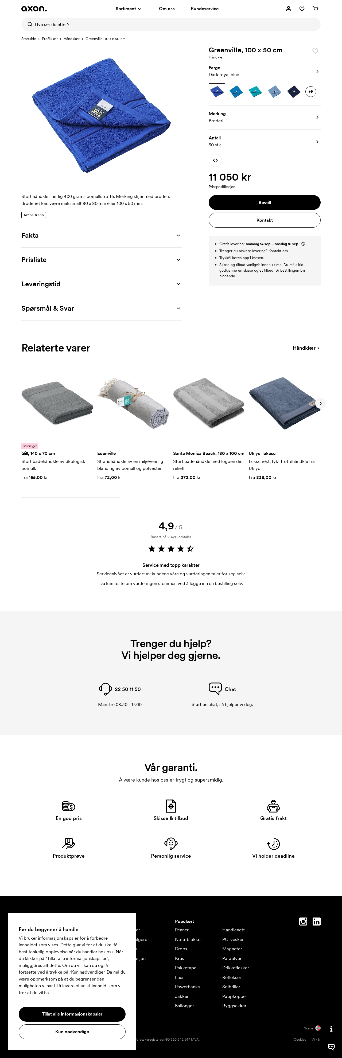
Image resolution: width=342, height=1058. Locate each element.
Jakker (182, 996)
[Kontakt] (331, 1029)
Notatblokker (188, 939)
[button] (265, 71)
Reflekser (231, 977)
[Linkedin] (317, 923)
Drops (181, 949)
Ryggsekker (234, 1006)
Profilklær (50, 38)
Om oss (167, 8)
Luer (179, 977)
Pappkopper (234, 996)
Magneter (232, 949)
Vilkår (316, 1039)
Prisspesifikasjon (222, 186)
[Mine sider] (288, 8)
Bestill (265, 202)
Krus (179, 958)
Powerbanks (187, 987)
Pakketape (185, 968)
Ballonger (184, 1006)
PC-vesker (233, 939)
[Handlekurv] (315, 8)
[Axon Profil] (34, 8)
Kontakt (264, 220)
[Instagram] (303, 923)
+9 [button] (311, 91)
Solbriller (231, 987)
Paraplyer (232, 958)
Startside (28, 38)
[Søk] (28, 24)
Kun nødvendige (72, 1031)
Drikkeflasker (235, 968)
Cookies (300, 1039)
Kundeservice (205, 8)
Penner (182, 930)
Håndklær (72, 38)
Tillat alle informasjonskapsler (72, 1014)
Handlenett (233, 930)
